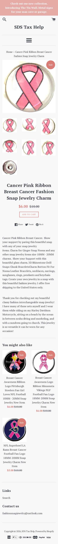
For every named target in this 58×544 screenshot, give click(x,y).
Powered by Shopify (44, 531)
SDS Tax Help (29, 27)
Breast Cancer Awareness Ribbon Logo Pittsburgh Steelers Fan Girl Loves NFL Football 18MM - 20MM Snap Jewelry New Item (14, 390)
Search (6, 498)
